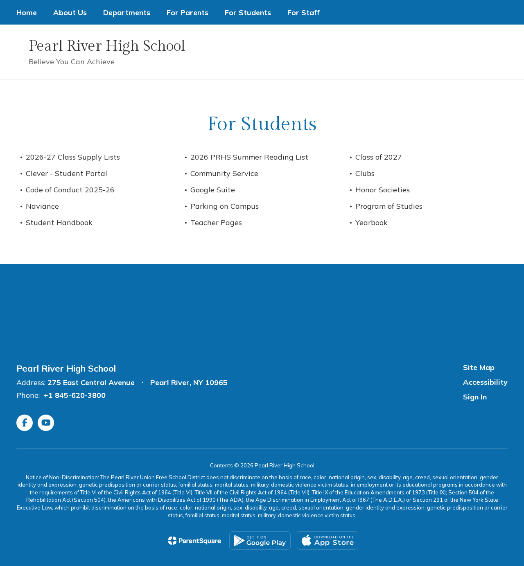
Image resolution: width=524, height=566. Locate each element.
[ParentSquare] (194, 540)
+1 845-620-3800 (75, 395)
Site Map (479, 367)
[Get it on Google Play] (260, 540)
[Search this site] (503, 52)
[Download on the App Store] (327, 540)
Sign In (475, 396)
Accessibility (485, 382)
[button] (384, 52)
